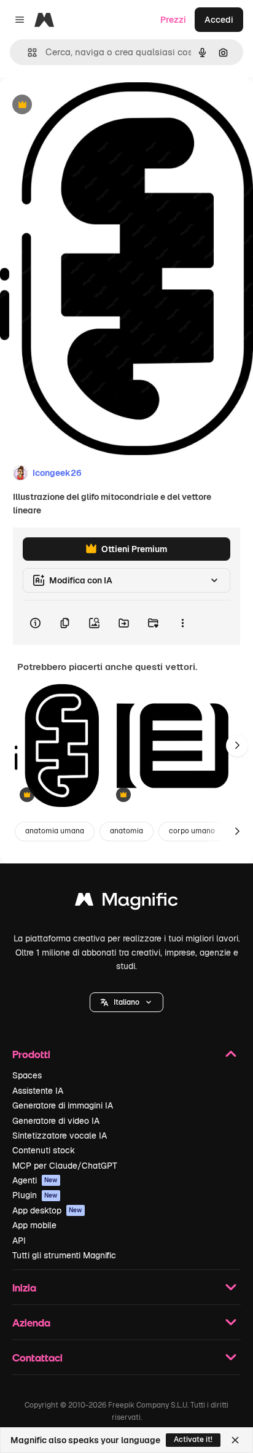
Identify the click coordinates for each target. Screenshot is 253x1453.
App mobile (34, 1225)
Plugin (35, 1195)
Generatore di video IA (55, 1120)
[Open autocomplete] (27, 52)
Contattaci (37, 1357)
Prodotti (31, 1054)
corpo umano (192, 831)
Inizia (24, 1287)
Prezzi (173, 19)
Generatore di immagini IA (62, 1105)
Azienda (31, 1322)
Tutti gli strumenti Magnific (64, 1255)
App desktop (47, 1210)
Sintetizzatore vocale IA (59, 1135)
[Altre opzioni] (182, 622)
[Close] (235, 1440)
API (19, 1240)
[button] (126, 1002)
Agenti (35, 1180)
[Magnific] (126, 902)
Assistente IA (37, 1090)
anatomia (126, 831)
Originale (81, 105)
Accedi (218, 19)
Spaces (27, 1075)
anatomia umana (54, 831)
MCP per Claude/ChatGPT (64, 1165)
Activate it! (193, 1439)
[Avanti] (237, 745)
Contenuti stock (43, 1150)
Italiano (126, 1002)
